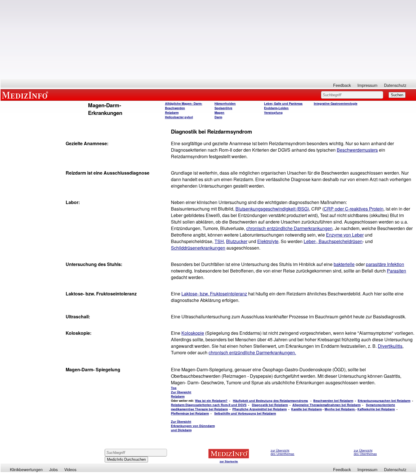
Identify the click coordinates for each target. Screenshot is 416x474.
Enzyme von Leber (345, 234)
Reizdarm (172, 112)
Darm (218, 117)
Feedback (342, 85)
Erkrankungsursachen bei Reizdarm (384, 400)
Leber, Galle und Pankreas (283, 103)
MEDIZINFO (26, 94)
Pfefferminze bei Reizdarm (190, 413)
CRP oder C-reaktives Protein (353, 208)
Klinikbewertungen (26, 469)
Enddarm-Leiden (276, 108)
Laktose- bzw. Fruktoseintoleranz (214, 293)
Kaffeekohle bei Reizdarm (376, 409)
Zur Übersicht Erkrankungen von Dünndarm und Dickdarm (193, 425)
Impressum (367, 85)
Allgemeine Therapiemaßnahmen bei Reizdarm (326, 405)
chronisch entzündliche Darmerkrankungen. (252, 352)
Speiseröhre (223, 108)
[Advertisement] (208, 39)
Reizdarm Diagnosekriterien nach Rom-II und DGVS (208, 405)
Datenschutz (395, 85)
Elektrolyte (267, 241)
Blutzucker (236, 241)
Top (174, 388)
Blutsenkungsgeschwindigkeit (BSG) (272, 208)
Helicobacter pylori (179, 117)
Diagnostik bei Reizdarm (270, 405)
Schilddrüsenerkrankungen (198, 247)
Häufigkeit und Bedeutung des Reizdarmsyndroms (270, 400)
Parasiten (396, 270)
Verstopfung (273, 112)
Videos (70, 469)
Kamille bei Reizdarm (306, 409)
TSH (219, 241)
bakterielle (344, 264)
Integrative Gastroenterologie (335, 103)
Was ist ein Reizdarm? (211, 400)
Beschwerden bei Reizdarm (333, 400)
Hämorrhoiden (225, 103)
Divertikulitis (390, 346)
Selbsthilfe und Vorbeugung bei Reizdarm (245, 413)
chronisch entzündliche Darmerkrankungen (289, 228)
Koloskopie (192, 333)
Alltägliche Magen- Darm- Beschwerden (183, 105)
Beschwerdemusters (357, 150)
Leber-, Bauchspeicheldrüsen (333, 241)
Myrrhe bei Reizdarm (340, 409)
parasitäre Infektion (385, 264)
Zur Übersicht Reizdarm (181, 394)
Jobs (53, 469)
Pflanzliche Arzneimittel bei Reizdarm (259, 409)
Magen (219, 112)
